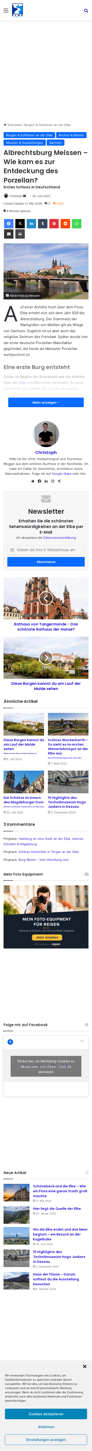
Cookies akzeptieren (46, 1414)
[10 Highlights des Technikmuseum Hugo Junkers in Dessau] (68, 782)
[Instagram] (52, 481)
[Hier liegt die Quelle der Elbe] (16, 1215)
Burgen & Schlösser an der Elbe (47, 125)
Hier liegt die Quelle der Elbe (57, 1208)
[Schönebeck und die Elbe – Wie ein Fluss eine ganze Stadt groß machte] (16, 1192)
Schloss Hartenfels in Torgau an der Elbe (49, 852)
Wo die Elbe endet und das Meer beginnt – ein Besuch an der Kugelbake (60, 1234)
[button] (84, 1366)
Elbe (22, 382)
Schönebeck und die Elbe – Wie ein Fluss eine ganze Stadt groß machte (60, 1191)
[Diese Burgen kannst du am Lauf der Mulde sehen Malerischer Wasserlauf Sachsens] (24, 724)
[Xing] (59, 481)
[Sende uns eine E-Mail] (24, 196)
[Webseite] (33, 481)
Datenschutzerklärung (59, 537)
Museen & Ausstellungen (24, 142)
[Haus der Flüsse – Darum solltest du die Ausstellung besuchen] (16, 1280)
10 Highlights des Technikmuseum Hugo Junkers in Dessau (67, 802)
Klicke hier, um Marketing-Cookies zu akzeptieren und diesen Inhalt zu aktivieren (46, 1066)
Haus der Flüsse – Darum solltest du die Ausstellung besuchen (56, 1279)
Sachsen (55, 142)
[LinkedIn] (31, 223)
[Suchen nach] (86, 12)
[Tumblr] (42, 223)
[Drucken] (20, 234)
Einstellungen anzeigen (46, 1439)
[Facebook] (8, 223)
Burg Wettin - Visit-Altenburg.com (44, 860)
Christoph (16, 196)
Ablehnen (46, 1427)
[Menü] (6, 12)
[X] (20, 223)
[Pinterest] (54, 223)
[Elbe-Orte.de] (17, 10)
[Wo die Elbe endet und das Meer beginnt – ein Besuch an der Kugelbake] (16, 1236)
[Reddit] (65, 223)
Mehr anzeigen (45, 402)
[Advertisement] (46, 70)
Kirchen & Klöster (71, 135)
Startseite (14, 125)
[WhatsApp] (76, 223)
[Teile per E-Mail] (8, 234)
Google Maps (61, 473)
